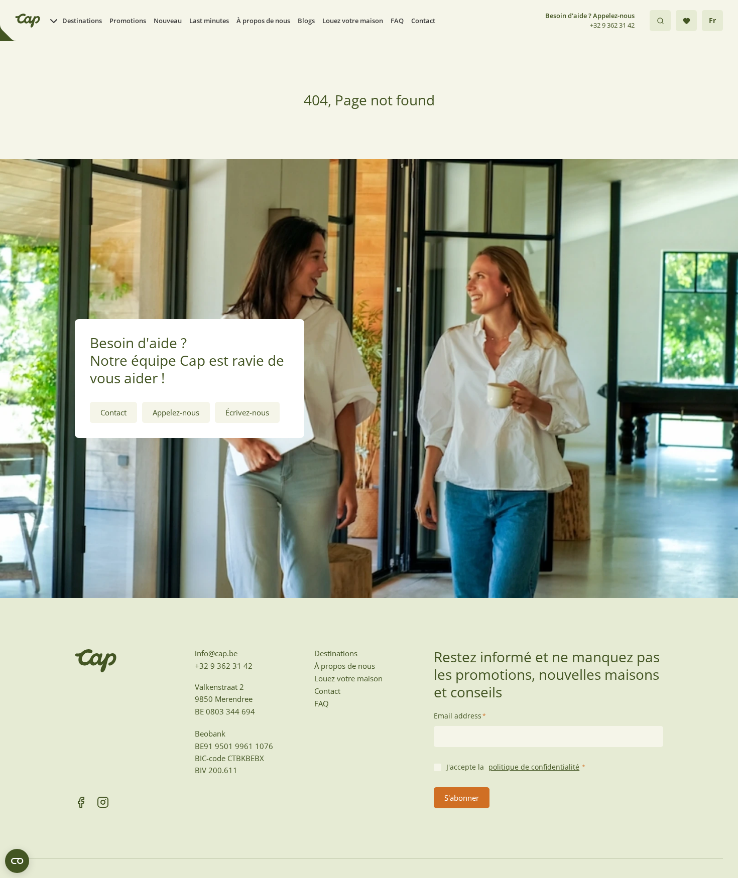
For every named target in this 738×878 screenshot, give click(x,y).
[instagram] (103, 802)
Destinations (82, 20)
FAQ (397, 20)
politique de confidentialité (533, 767)
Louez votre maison (352, 20)
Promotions (127, 20)
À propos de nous (263, 20)
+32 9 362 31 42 (612, 25)
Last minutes (209, 20)
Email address (460, 715)
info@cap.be (216, 653)
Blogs (306, 20)
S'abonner (461, 798)
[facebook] (81, 802)
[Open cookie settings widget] (17, 861)
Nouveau (168, 20)
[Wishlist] (686, 20)
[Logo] (27, 20)
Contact (423, 20)
